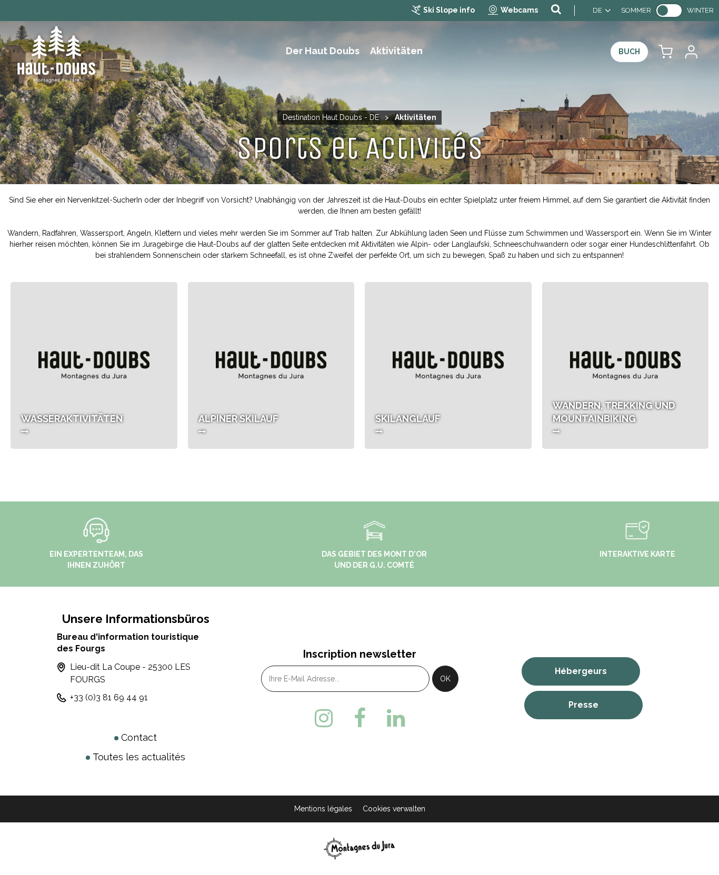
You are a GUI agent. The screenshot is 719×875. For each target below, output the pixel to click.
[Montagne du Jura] (359, 848)
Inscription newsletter (359, 654)
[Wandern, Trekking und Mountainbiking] (625, 365)
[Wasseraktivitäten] (94, 365)
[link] (669, 10)
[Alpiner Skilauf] (271, 365)
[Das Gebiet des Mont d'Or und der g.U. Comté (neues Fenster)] (374, 529)
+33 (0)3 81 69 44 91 (109, 697)
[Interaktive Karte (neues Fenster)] (637, 529)
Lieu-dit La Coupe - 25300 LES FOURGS (130, 673)
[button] (665, 52)
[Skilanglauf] (448, 365)
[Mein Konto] (690, 52)
